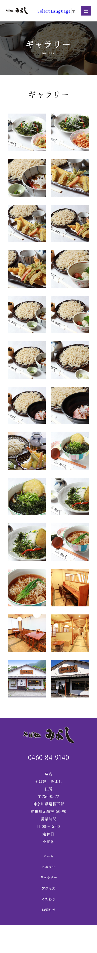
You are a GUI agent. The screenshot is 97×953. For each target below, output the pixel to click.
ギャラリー (48, 877)
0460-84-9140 (48, 757)
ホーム (48, 856)
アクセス (48, 888)
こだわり (48, 898)
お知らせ (48, 909)
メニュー (48, 866)
